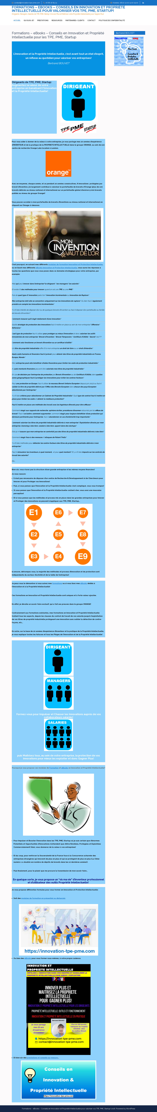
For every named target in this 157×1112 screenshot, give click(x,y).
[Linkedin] (143, 2)
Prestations (42, 20)
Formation (54, 768)
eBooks (83, 583)
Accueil (17, 20)
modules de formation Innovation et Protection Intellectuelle (75, 264)
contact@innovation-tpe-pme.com (27, 3)
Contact (91, 20)
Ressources (57, 20)
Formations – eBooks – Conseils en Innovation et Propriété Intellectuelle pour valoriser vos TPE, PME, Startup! (68, 9)
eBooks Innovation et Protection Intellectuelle (56, 268)
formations (57, 583)
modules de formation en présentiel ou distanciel (43, 898)
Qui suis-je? (29, 20)
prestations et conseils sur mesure (42, 1058)
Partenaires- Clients (75, 20)
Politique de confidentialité (112, 20)
